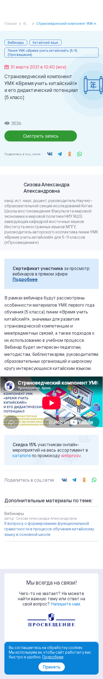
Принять (51, 667)
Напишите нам (65, 604)
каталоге (22, 455)
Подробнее (25, 279)
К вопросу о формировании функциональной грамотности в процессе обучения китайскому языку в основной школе (49, 529)
